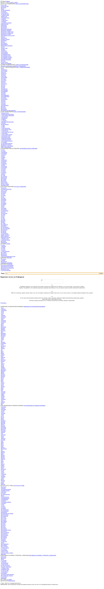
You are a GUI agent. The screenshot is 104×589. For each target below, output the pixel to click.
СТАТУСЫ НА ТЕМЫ (18, 485)
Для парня (3, 78)
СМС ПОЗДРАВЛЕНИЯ (20, 111)
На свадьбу (3, 231)
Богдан (2, 417)
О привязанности (5, 498)
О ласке (3, 156)
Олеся (2, 384)
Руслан (2, 470)
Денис (2, 437)
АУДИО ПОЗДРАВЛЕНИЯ (21, 64)
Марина (3, 371)
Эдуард (2, 481)
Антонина (3, 320)
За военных (3, 191)
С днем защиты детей (6, 129)
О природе (3, 162)
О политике (4, 161)
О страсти (3, 170)
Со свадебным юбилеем (6, 143)
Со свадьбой (4, 142)
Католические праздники (7, 266)
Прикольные (4, 27)
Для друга (3, 82)
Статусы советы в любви (7, 552)
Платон (2, 464)
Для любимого (4, 90)
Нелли (2, 377)
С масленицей (4, 116)
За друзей (3, 195)
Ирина (2, 353)
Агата (2, 307)
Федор (2, 479)
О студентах (4, 549)
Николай (3, 459)
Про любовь (4, 521)
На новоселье (4, 229)
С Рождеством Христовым (7, 114)
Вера (2, 332)
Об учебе (3, 175)
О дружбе (3, 151)
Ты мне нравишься (5, 10)
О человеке (3, 172)
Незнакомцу (4, 40)
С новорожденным (5, 240)
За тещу (3, 217)
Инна (2, 352)
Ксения (2, 361)
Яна (2, 404)
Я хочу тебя (3, 5)
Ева (2, 340)
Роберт (2, 465)
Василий (3, 423)
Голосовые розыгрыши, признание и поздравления (13, 66)
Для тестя (3, 100)
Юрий (2, 483)
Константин (4, 448)
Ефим (2, 442)
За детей (3, 194)
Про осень (3, 527)
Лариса (2, 363)
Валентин (3, 420)
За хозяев (3, 219)
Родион (2, 466)
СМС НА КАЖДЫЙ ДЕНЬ (22, 3)
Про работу (3, 522)
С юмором (3, 19)
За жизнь (3, 201)
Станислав (3, 474)
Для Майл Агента (5, 490)
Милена (3, 373)
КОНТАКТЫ (11, 580)
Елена (2, 344)
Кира (2, 356)
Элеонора (3, 399)
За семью (3, 214)
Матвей (3, 455)
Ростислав (3, 469)
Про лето (3, 526)
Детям (2, 68)
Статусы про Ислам (5, 270)
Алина (2, 311)
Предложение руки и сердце (8, 35)
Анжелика (3, 321)
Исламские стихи (5, 269)
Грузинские (3, 187)
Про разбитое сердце (6, 530)
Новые (2, 495)
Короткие (3, 220)
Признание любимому (6, 29)
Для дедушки (4, 71)
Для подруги (4, 83)
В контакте (3, 486)
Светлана (3, 391)
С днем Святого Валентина (7, 115)
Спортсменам (4, 12)
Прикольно (3, 578)
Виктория (3, 334)
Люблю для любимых (6, 63)
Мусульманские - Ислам (7, 575)
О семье (3, 505)
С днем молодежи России (7, 132)
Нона (2, 380)
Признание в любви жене (7, 33)
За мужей (3, 198)
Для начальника (4, 105)
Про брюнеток (4, 516)
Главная (8, 1)
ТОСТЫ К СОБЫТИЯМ (20, 186)
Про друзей (3, 518)
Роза (2, 390)
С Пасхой (3, 123)
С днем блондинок (5, 128)
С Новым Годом (5, 113)
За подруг (3, 212)
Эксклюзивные (4, 563)
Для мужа (3, 102)
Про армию (3, 179)
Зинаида (3, 348)
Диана (2, 339)
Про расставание (5, 532)
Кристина (3, 359)
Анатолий (3, 409)
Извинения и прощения (6, 45)
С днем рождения (5, 251)
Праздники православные (7, 265)
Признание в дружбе (6, 34)
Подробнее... (4, 302)
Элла (2, 400)
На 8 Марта (3, 226)
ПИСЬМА (9, 257)
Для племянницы (5, 96)
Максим (3, 452)
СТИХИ (8, 243)
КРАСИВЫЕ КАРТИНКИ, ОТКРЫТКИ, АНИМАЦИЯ (42, 555)
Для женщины (4, 53)
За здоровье (3, 203)
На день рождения (5, 228)
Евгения (3, 342)
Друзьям (3, 49)
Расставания (4, 26)
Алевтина (3, 309)
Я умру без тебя (4, 6)
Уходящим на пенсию (6, 144)
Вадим (2, 419)
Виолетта (3, 335)
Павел (2, 461)
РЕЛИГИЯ (9, 264)
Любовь (3, 367)
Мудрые (3, 222)
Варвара (3, 329)
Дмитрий (3, 438)
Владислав (3, 428)
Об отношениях (4, 511)
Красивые (3, 554)
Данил (2, 436)
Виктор (2, 424)
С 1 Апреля (3, 120)
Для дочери (3, 80)
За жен (2, 196)
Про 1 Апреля (4, 546)
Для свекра (3, 97)
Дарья (2, 338)
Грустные (3, 61)
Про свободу (4, 536)
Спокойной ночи (5, 17)
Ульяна (2, 398)
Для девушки (4, 77)
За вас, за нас (4, 190)
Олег (2, 460)
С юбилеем (3, 561)
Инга (2, 351)
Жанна (2, 347)
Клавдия (3, 357)
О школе (3, 173)
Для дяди (3, 85)
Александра (4, 310)
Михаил (3, 456)
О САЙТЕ (9, 579)
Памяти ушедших (5, 234)
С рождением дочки (6, 135)
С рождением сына (5, 137)
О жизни (3, 245)
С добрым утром (5, 15)
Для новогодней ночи (6, 189)
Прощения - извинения (6, 262)
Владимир (3, 427)
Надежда (3, 375)
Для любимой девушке (6, 57)
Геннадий (3, 431)
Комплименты (4, 44)
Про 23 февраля (4, 544)
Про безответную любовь (7, 513)
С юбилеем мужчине (6, 139)
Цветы (2, 559)
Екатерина (3, 343)
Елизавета (3, 346)
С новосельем (4, 20)
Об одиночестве (5, 509)
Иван (2, 443)
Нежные (3, 41)
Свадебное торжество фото (7, 574)
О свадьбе (3, 168)
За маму (3, 205)
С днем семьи (4, 133)
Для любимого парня (6, 58)
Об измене (3, 508)
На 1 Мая (3, 223)
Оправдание (4, 38)
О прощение (4, 163)
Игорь (2, 445)
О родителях (4, 166)
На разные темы (5, 185)
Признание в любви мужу (7, 31)
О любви (3, 157)
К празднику (4, 577)
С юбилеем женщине (6, 138)
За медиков (3, 208)
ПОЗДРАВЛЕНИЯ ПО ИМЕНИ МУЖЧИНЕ (34, 405)
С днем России (4, 130)
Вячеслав (3, 429)
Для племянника (5, 95)
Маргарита (3, 370)
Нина (2, 379)
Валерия (3, 328)
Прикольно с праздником (7, 146)
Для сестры (3, 76)
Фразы (2, 8)
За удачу (3, 218)
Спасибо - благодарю (6, 566)
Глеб (2, 433)
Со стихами (4, 560)
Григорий (3, 434)
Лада (2, 362)
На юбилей (3, 232)
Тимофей (3, 476)
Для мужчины (4, 52)
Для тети (3, 86)
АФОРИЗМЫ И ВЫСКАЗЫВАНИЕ (28, 148)
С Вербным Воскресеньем (7, 121)
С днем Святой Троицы (6, 134)
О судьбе (3, 248)
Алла (2, 314)
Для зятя (3, 87)
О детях (3, 149)
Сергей (2, 472)
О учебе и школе (5, 547)
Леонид (3, 451)
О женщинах (4, 152)
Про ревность (4, 533)
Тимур (2, 478)
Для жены (3, 104)
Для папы (3, 94)
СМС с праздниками (6, 147)
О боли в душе (4, 551)
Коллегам (3, 106)
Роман (2, 467)
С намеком (3, 21)
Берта (2, 325)
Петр (2, 462)
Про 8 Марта (4, 545)
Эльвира (3, 401)
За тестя (3, 215)
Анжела (3, 318)
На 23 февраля (4, 224)
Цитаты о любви (5, 184)
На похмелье (4, 43)
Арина (2, 323)
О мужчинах (4, 153)
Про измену (4, 252)
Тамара (2, 395)
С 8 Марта (3, 119)
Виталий (3, 425)
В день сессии (4, 62)
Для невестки (4, 88)
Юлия (2, 403)
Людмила (3, 368)
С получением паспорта (6, 140)
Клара (2, 358)
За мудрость (4, 209)
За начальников (4, 210)
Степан (2, 475)
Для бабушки (4, 69)
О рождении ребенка (6, 502)
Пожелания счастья (5, 237)
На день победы (5, 227)
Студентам (3, 11)
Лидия (2, 365)
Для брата (3, 74)
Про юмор (3, 538)
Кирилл (3, 447)
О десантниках (4, 233)
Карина (2, 354)
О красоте (3, 154)
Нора (2, 381)
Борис (2, 418)
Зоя (1, 349)
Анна (2, 319)
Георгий (3, 432)
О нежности (4, 160)
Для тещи (3, 101)
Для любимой (4, 91)
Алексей (3, 408)
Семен (2, 471)
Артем (2, 414)
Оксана (2, 382)
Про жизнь (3, 180)
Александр (3, 406)
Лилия (2, 366)
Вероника (3, 333)
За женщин (3, 199)
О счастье (3, 171)
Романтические (4, 24)
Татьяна (3, 396)
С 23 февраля (4, 118)
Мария (2, 372)
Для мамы (3, 92)
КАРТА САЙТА (14, 2)
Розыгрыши (4, 25)
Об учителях (4, 176)
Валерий (3, 422)
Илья (2, 446)
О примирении (4, 499)
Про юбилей (4, 537)
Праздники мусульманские (7, 267)
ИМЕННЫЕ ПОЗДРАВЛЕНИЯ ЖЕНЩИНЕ (34, 306)
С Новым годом (5, 238)
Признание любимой (6, 30)
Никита (3, 457)
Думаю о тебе (4, 48)
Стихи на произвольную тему (8, 256)
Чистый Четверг (5, 124)
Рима (2, 389)
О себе (2, 504)
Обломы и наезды (5, 39)
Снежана (3, 392)
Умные (2, 542)
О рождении (4, 167)
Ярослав (3, 484)
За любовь (3, 204)
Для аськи (3, 488)
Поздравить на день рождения (8, 110)
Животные (3, 558)
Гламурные (3, 492)
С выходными (4, 571)
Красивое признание (6, 59)
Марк (2, 453)
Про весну (3, 525)
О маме (2, 158)
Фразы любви (4, 182)
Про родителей (4, 535)
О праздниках (4, 550)
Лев (2, 450)
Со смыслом (4, 541)
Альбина (3, 315)
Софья (2, 394)
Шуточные (3, 7)
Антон (2, 412)
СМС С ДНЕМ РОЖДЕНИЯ (23, 67)
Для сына (3, 81)
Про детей (3, 517)
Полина (3, 386)
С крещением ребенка (6, 22)
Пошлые (3, 36)
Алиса (2, 313)
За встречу (3, 193)
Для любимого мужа (6, 55)
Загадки (3, 47)
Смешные (3, 540)
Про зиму (3, 523)
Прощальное (4, 261)
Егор (2, 441)
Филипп (3, 480)
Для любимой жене (5, 54)
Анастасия (3, 316)
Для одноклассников (6, 489)
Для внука (3, 72)
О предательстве (5, 497)
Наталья (3, 376)
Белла (2, 324)
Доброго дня (4, 16)
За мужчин (3, 200)
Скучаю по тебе (4, 570)
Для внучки (4, 73)
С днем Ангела (4, 564)
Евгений (3, 439)
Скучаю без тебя (5, 14)
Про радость (4, 528)
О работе (3, 165)
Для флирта (3, 50)
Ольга (2, 385)
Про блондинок (4, 514)
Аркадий (3, 413)
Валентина (3, 326)
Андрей (3, 410)
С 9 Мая (3, 127)
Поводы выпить (5, 236)
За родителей (4, 213)
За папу (3, 207)
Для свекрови (4, 99)
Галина (2, 337)
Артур (2, 415)
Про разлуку (4, 181)
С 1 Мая (3, 125)
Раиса (2, 387)
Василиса (3, 330)
